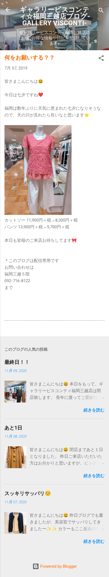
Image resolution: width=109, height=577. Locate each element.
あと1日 (13, 428)
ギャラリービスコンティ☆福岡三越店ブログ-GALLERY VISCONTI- (54, 16)
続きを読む (94, 410)
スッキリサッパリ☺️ (27, 493)
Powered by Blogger (58, 566)
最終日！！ (17, 362)
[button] (101, 59)
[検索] (101, 11)
